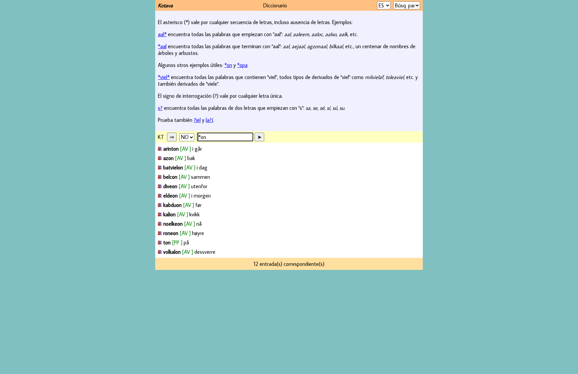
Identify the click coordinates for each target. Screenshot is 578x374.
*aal (162, 46)
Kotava (165, 5)
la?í (209, 120)
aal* (162, 34)
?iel (197, 120)
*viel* (164, 77)
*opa (242, 65)
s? (160, 107)
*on (228, 65)
